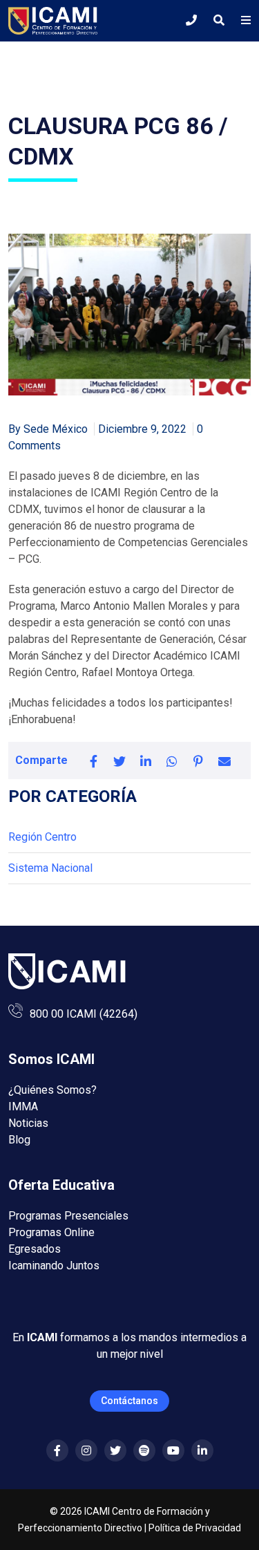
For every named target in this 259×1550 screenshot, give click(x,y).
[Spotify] (144, 1450)
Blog (19, 1139)
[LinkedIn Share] (145, 760)
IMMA (23, 1106)
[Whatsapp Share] (172, 760)
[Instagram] (86, 1450)
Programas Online (51, 1232)
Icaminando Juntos (53, 1265)
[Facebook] (57, 1450)
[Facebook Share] (93, 760)
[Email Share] (224, 760)
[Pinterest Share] (198, 760)
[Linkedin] (202, 1450)
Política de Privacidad (194, 1527)
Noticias (28, 1123)
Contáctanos (129, 1400)
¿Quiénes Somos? (52, 1089)
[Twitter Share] (119, 760)
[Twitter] (115, 1450)
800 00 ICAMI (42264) (83, 1013)
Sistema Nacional (50, 868)
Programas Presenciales (68, 1215)
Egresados (34, 1248)
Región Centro (42, 836)
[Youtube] (173, 1450)
